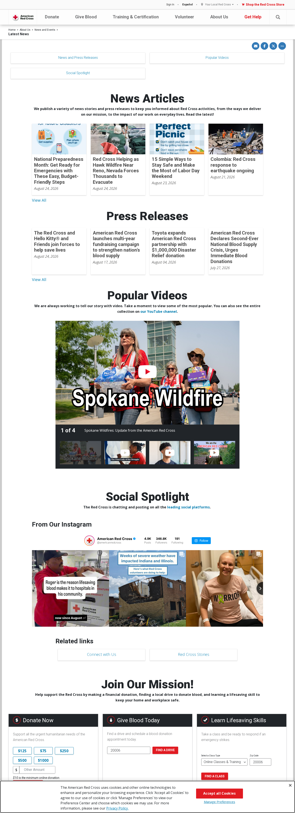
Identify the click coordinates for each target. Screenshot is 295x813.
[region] (147, 797)
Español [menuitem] (187, 4)
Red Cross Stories (193, 654)
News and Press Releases (78, 58)
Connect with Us (101, 654)
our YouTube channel (158, 311)
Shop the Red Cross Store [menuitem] (265, 4)
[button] (278, 17)
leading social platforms (188, 507)
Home (12, 29)
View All (39, 200)
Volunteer (184, 16)
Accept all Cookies (219, 793)
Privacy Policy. (117, 808)
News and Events (45, 29)
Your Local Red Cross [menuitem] (218, 4)
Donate (52, 16)
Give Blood (86, 16)
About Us (219, 16)
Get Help (252, 16)
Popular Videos (217, 58)
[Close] (290, 785)
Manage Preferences (219, 802)
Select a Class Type (210, 755)
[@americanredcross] (89, 540)
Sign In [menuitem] (170, 4)
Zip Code (254, 755)
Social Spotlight (78, 73)
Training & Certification (136, 16)
